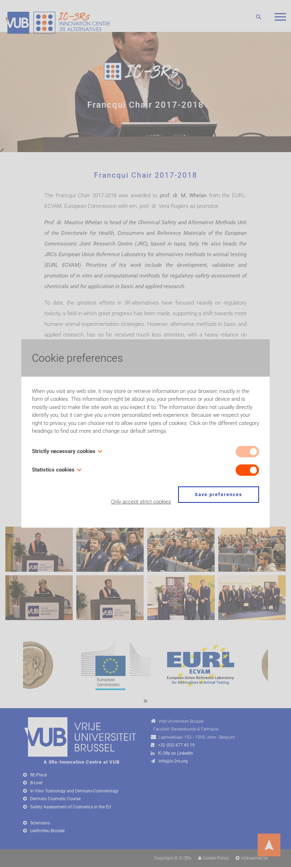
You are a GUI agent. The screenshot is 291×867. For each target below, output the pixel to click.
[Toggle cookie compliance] (247, 470)
